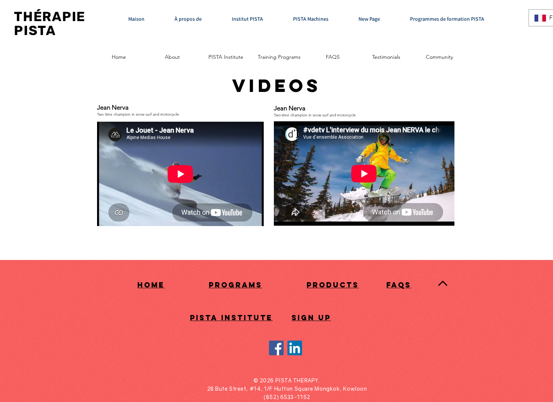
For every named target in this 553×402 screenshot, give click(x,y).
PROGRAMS (235, 284)
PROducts (333, 284)
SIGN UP (311, 317)
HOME (151, 284)
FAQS (398, 284)
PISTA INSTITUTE (231, 317)
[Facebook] (276, 348)
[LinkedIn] (294, 348)
